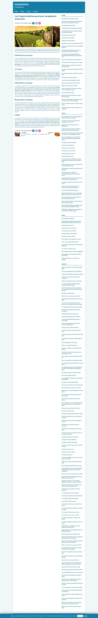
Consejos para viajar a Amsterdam (69, 142)
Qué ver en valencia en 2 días (68, 92)
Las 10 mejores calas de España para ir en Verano (72, 62)
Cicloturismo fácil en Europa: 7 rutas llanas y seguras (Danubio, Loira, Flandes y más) (71, 129)
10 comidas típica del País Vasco (68, 25)
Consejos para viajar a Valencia (68, 40)
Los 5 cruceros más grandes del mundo (70, 241)
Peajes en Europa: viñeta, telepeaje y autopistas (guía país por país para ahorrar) (72, 541)
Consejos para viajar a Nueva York (69, 228)
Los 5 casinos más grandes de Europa (70, 190)
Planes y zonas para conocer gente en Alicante (72, 545)
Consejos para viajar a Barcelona (69, 35)
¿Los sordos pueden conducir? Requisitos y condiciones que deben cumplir (71, 284)
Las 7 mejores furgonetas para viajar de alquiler (72, 495)
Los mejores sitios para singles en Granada (71, 80)
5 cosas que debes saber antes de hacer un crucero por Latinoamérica (71, 324)
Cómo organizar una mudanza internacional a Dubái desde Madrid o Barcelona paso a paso (71, 222)
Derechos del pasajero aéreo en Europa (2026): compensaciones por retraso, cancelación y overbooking (72, 470)
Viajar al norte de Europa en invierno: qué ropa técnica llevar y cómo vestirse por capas (71, 603)
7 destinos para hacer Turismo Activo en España (72, 28)
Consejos (35, 11)
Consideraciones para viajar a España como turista (72, 43)
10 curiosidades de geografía (68, 218)
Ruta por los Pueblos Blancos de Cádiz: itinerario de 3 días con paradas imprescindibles (72, 100)
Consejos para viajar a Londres (68, 153)
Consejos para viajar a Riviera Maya (69, 233)
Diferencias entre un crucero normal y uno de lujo (72, 473)
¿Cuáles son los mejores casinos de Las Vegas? (72, 281)
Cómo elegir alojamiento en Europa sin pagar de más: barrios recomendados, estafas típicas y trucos (72, 368)
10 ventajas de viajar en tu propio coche (70, 313)
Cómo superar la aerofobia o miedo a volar (71, 408)
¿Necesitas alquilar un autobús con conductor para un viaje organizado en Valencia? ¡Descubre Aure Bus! (72, 289)
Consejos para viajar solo (67, 454)
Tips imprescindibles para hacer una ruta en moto (72, 572)
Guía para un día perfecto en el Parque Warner (72, 59)
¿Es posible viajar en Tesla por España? (70, 18)
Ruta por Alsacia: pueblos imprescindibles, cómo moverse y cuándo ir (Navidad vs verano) (72, 206)
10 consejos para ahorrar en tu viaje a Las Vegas (72, 307)
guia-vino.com (36, 73)
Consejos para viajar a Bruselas (68, 148)
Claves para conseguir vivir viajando (69, 345)
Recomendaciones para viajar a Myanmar (70, 560)
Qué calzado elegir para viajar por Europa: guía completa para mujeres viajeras (72, 548)
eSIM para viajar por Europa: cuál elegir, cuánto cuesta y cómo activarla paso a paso (72, 485)
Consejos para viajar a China (68, 225)
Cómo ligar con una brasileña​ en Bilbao (70, 382)
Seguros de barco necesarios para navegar (71, 566)
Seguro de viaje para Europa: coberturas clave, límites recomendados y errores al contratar (72, 563)
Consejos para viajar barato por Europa (70, 437)
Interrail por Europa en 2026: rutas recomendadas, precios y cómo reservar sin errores (71, 174)
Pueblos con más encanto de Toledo (69, 85)
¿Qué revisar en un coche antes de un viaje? (71, 296)
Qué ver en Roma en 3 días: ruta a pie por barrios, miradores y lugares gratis (72, 202)
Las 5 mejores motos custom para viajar (70, 493)
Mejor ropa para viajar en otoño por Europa (71, 534)
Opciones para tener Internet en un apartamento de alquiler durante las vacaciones (72, 537)
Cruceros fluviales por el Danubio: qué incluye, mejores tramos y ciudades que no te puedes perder (71, 160)
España (16, 11)
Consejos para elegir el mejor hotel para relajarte (72, 413)
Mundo (28, 11)
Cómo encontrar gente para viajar (69, 375)
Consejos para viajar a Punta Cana (69, 230)
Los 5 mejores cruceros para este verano (70, 512)
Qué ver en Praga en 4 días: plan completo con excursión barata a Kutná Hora (71, 197)
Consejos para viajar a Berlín (68, 145)
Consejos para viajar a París (68, 156)
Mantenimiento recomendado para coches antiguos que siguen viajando (71, 526)
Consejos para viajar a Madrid (68, 37)
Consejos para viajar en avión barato (69, 442)
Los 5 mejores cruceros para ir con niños (70, 515)
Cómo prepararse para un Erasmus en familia (71, 387)
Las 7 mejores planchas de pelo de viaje (70, 498)
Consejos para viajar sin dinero (68, 452)
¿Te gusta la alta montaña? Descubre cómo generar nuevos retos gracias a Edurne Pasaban (72, 303)
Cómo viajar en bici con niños (68, 411)
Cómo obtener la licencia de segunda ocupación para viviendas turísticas (72, 31)
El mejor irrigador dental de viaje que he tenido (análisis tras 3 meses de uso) (72, 477)
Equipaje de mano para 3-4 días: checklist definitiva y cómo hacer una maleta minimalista (72, 481)
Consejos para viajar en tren (68, 449)
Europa (22, 11)
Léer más (85, 616)
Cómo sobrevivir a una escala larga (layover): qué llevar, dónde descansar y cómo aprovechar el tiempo (72, 404)
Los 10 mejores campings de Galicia (69, 77)
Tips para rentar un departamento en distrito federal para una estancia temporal (71, 579)
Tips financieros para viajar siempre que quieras (72, 569)
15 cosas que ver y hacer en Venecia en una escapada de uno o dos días (71, 121)
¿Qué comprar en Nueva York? (68, 293)
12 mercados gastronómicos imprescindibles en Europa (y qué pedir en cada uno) (72, 117)
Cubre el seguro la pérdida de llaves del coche (71, 465)
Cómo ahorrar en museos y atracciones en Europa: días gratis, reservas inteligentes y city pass (72, 133)
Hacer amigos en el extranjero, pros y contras (71, 239)
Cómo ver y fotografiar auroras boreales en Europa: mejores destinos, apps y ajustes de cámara (71, 138)
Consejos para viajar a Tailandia (68, 236)
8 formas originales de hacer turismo (69, 342)
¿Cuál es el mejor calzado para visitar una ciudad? (72, 274)
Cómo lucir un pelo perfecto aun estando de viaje (72, 385)
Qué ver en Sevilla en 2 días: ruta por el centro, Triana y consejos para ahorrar (72, 89)
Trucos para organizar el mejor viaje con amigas (72, 587)
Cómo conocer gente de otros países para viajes (72, 360)
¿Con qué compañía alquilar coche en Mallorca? (72, 271)
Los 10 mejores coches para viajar (69, 501)
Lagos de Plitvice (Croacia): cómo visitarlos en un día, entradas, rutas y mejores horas (72, 178)
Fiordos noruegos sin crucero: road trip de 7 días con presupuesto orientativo (72, 165)
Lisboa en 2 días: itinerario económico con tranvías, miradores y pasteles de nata (70, 187)
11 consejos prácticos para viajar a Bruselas (71, 316)
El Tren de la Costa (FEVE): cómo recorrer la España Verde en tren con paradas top (71, 50)
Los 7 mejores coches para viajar (69, 248)
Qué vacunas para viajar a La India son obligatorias (72, 251)
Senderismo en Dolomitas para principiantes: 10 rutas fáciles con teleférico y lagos (72, 210)
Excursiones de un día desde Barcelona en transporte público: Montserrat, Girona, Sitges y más (72, 56)
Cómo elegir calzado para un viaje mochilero (71, 372)
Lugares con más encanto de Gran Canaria (71, 83)
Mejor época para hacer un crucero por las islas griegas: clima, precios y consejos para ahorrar (72, 193)
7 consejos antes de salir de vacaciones (70, 327)
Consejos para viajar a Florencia (68, 150)
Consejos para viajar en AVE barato (69, 439)
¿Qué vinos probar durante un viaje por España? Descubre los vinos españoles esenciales (72, 22)
